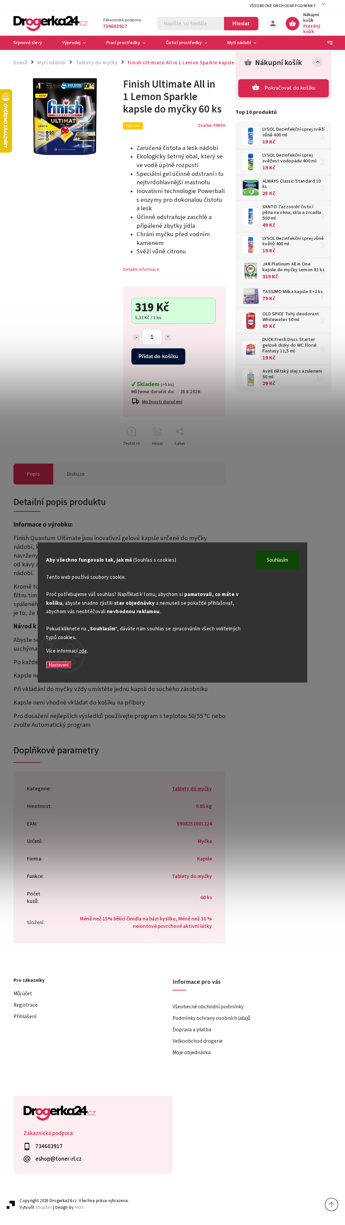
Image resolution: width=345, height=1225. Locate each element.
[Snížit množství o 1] (136, 337)
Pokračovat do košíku (290, 88)
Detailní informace (141, 269)
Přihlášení (24, 1016)
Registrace (25, 1005)
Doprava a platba (191, 1029)
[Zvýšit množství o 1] (168, 337)
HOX (79, 1207)
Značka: (211, 125)
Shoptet (43, 1207)
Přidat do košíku (158, 356)
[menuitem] (32, 43)
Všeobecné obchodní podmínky (283, 6)
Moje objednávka (191, 1052)
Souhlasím (277, 560)
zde (83, 651)
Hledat (241, 23)
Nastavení (59, 664)
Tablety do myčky (192, 788)
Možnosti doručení (162, 402)
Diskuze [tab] (76, 474)
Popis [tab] (33, 474)
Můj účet (22, 993)
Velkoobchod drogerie (197, 1041)
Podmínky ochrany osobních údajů (211, 1018)
